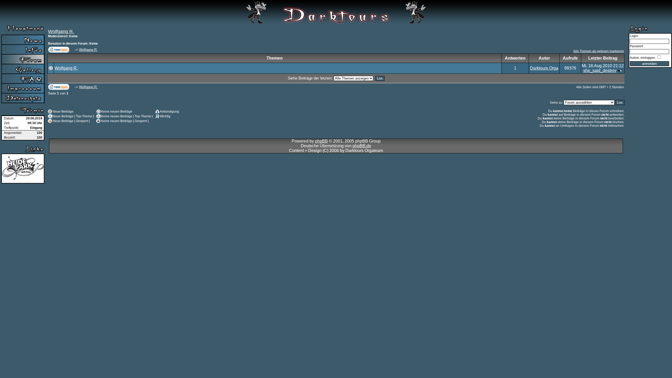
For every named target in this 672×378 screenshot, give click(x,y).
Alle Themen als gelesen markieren (598, 51)
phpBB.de (362, 146)
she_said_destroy (599, 70)
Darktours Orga (544, 68)
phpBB (321, 141)
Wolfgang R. (61, 31)
